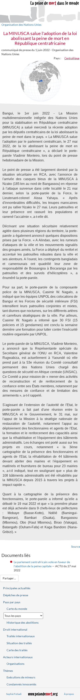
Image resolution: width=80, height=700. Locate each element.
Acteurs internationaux (18, 657)
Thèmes (8, 670)
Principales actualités (16, 588)
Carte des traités (17, 650)
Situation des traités (19, 643)
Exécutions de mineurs (21, 677)
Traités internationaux (21, 636)
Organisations (15, 663)
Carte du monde (17, 608)
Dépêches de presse (15, 595)
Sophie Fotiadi (14, 693)
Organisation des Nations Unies (21, 24)
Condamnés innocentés (21, 684)
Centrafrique (71, 58)
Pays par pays (11, 602)
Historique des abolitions (23, 622)
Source (75, 546)
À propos (69, 693)
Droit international (15, 629)
